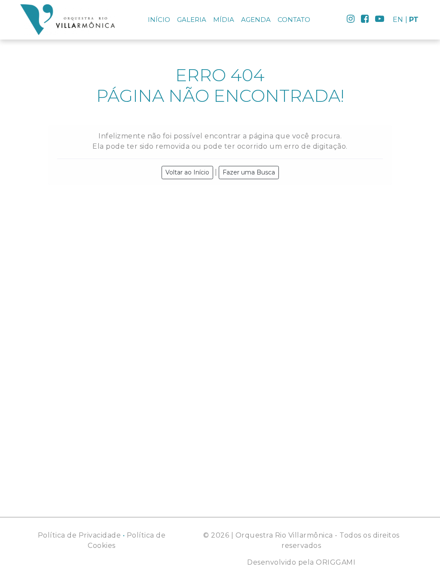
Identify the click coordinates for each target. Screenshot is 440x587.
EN (398, 19)
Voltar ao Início (187, 172)
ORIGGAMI (335, 562)
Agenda (256, 19)
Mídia (223, 19)
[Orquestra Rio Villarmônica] (67, 19)
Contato (294, 19)
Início (159, 19)
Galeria (191, 19)
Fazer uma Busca (249, 172)
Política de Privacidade (79, 535)
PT (414, 19)
